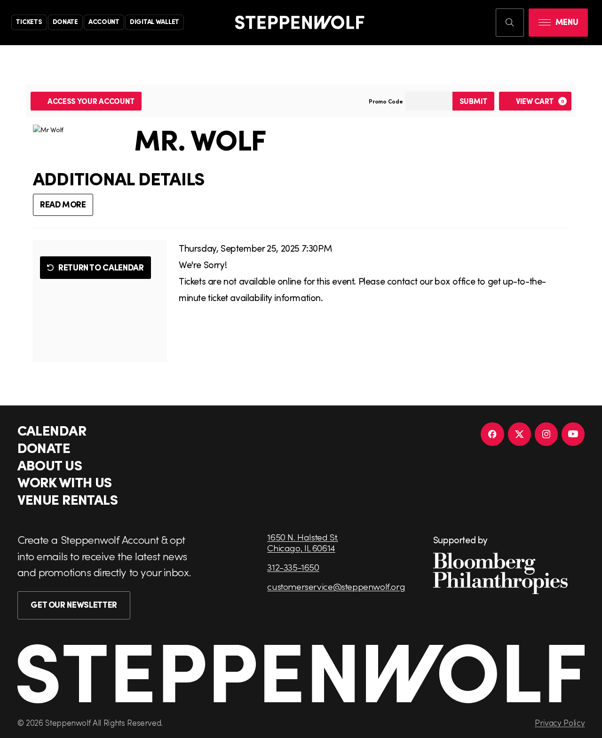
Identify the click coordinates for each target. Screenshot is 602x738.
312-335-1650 (293, 567)
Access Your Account (91, 101)
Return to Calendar (101, 267)
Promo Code (386, 101)
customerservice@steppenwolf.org (336, 586)
